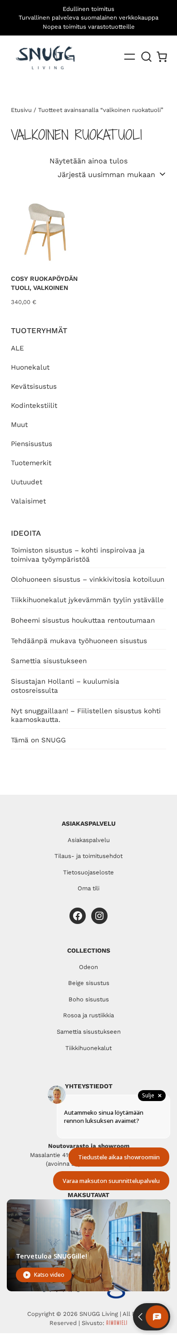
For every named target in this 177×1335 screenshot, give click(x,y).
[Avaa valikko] (130, 57)
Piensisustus (31, 444)
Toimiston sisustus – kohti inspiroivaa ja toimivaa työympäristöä (78, 554)
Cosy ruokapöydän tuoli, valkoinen (44, 283)
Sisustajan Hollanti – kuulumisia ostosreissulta (65, 686)
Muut (19, 425)
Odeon (88, 967)
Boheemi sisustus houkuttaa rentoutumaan (83, 620)
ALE (17, 348)
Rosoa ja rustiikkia (88, 1015)
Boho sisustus (89, 999)
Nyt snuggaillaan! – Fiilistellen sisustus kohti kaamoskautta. (86, 715)
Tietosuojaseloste (88, 872)
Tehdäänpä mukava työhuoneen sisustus (79, 641)
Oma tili (88, 888)
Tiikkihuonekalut (88, 1048)
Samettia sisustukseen (49, 661)
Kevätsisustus (34, 386)
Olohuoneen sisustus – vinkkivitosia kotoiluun (87, 579)
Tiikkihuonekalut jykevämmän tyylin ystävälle (87, 600)
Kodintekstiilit (34, 405)
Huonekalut (30, 367)
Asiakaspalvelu (89, 840)
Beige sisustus (88, 983)
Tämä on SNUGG (38, 740)
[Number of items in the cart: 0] (162, 57)
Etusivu (21, 110)
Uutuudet (26, 482)
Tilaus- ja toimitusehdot (88, 856)
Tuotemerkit (31, 463)
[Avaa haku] (147, 57)
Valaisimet (28, 501)
